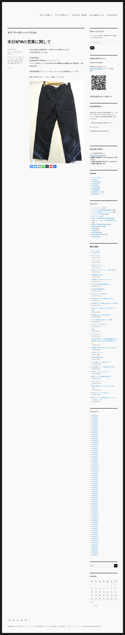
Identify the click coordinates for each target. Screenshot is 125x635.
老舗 (12, 63)
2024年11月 (95, 418)
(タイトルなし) (96, 251)
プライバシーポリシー (73, 626)
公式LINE (94, 179)
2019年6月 (95, 551)
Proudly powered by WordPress (91, 626)
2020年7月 (95, 524)
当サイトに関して (46, 15)
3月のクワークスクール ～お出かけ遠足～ (104, 270)
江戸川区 (13, 61)
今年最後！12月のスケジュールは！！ (102, 279)
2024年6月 (95, 428)
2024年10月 (95, 420)
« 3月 (95, 606)
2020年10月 (95, 518)
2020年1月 (95, 536)
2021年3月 (95, 508)
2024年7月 (95, 426)
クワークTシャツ (96, 381)
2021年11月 (95, 491)
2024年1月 (95, 438)
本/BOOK (94, 230)
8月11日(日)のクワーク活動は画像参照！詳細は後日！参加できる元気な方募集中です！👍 (104, 341)
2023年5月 (95, 454)
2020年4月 (95, 530)
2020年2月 (95, 534)
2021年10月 (95, 493)
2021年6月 (95, 502)
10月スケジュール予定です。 (100, 294)
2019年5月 (95, 553)
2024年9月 (95, 422)
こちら (97, 127)
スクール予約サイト (62, 15)
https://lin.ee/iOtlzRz (96, 69)
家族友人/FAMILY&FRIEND (100, 224)
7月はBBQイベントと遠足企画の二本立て (103, 367)
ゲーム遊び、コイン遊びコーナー (101, 362)
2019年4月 (95, 555)
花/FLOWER (95, 232)
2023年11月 (95, 442)
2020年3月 (95, 532)
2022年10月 (95, 469)
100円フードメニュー (98, 352)
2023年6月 (95, 452)
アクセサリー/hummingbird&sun (102, 210)
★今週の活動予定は (97, 357)
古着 (20, 59)
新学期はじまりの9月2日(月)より (101, 315)
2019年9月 (95, 545)
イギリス (10, 57)
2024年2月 (95, 436)
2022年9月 (95, 471)
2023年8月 (95, 448)
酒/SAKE (94, 237)
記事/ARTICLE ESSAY (98, 235)
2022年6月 (95, 477)
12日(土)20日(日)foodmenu (100, 284)
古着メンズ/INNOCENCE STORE (101, 218)
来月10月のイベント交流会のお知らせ (102, 298)
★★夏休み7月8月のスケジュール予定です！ (104, 348)
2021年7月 (95, 500)
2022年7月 (95, 475)
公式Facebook (96, 188)
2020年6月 (95, 526)
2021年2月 (95, 510)
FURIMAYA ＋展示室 (79, 15)
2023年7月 (95, 450)
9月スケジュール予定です (99, 324)
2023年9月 (95, 446)
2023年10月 (95, 444)
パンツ (15, 57)
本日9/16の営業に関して (29, 41)
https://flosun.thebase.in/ (98, 155)
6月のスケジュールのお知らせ (100, 393)
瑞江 (9, 63)
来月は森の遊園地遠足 (98, 289)
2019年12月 (95, 538)
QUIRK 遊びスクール (96, 15)
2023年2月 (95, 461)
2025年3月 (95, 416)
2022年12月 (95, 465)
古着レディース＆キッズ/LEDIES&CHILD (104, 220)
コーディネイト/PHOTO (99, 214)
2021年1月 (95, 512)
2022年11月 (95, 467)
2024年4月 (95, 432)
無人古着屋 (19, 61)
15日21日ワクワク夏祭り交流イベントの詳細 (104, 303)
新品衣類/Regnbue (97, 226)
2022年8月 (95, 473)
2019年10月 (95, 543)
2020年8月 (95, 522)
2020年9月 (95, 520)
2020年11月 (95, 516)
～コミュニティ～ (97, 208)
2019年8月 (95, 547)
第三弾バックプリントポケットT (101, 371)
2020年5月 (95, 528)
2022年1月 (95, 487)
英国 (15, 63)
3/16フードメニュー (97, 265)
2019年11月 (95, 541)
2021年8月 (95, 498)
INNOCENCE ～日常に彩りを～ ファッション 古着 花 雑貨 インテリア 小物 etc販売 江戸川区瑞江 (37, 626)
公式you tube (95, 184)
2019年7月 (95, 549)
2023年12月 (95, 440)
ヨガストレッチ (96, 216)
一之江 (16, 59)
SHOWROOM (112, 15)
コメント (10, 68)
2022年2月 (95, 485)
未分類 (93, 228)
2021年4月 (95, 506)
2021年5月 (95, 504)
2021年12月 (95, 489)
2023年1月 (95, 463)
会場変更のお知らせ (97, 275)
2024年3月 (95, 434)
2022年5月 (95, 479)
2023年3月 (95, 459)
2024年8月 (95, 424)
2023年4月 (95, 457)
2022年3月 (95, 483)
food (93, 329)
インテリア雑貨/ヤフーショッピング (102, 212)
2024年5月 (95, 430)
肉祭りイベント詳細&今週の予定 (101, 376)
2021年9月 (95, 495)
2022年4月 (95, 481)
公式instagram (96, 182)
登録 (92, 48)
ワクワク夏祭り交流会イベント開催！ (102, 320)
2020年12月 (95, 514)
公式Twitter (95, 186)
